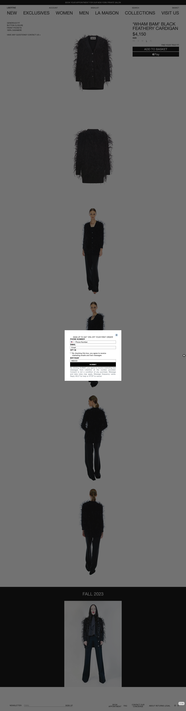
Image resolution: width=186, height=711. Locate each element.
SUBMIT (93, 364)
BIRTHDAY (74, 358)
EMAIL (73, 345)
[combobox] (72, 342)
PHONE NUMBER (77, 339)
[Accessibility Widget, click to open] (184, 355)
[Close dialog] (116, 335)
